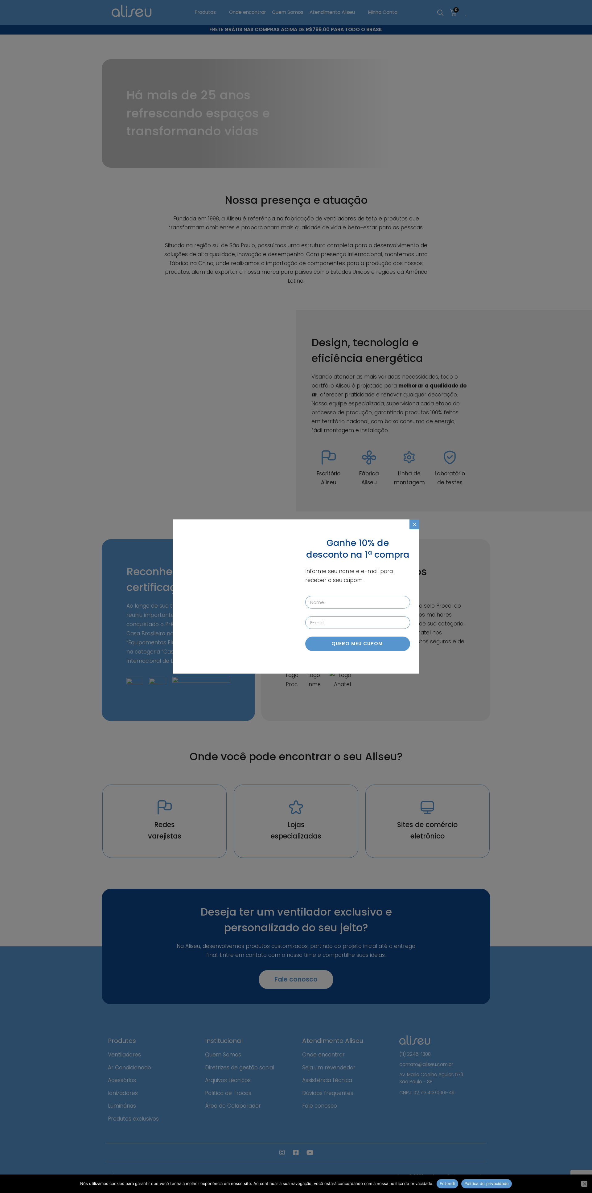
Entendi (447, 1183)
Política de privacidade (486, 1183)
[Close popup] (414, 524)
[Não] (584, 1184)
